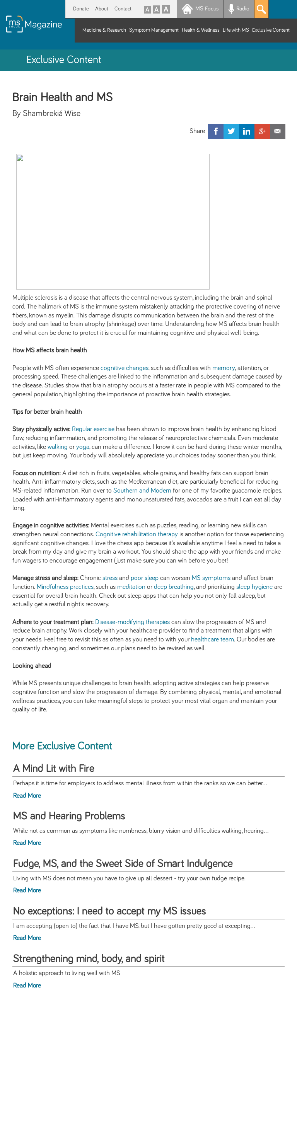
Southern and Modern (142, 490)
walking (58, 446)
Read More (27, 795)
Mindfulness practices (65, 586)
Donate (81, 9)
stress (110, 578)
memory (223, 368)
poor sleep (145, 578)
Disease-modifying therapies (132, 622)
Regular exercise (93, 429)
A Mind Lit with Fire (53, 768)
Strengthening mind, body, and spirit (89, 958)
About (101, 9)
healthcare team (212, 639)
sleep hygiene (254, 586)
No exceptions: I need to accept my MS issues (109, 911)
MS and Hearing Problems (69, 816)
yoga (82, 446)
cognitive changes (124, 368)
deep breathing (174, 586)
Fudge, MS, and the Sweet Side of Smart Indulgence (123, 863)
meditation (131, 586)
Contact (122, 9)
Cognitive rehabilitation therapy (137, 534)
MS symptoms (211, 578)
